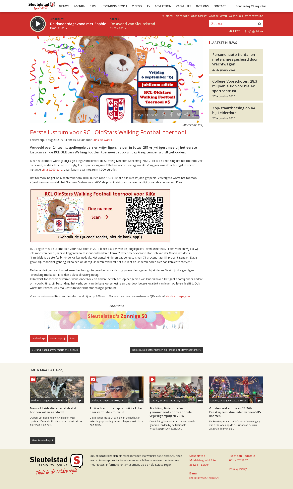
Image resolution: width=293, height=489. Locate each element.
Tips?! (237, 31)
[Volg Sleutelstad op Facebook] (245, 31)
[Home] (41, 5)
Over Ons (202, 6)
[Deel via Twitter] (179, 115)
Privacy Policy (238, 468)
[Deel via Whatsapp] (164, 115)
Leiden (169, 16)
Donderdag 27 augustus (251, 6)
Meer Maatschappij (42, 440)
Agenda (79, 6)
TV (148, 6)
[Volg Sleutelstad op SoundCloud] (261, 31)
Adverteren (163, 6)
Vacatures (183, 6)
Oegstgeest (199, 16)
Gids (92, 6)
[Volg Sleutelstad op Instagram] (257, 31)
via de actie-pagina (178, 296)
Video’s (137, 6)
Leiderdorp (182, 16)
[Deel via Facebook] (171, 115)
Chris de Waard (102, 140)
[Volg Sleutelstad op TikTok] (249, 31)
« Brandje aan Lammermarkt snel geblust (55, 350)
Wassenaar (236, 16)
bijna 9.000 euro (52, 169)
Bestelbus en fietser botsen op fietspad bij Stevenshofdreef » (166, 350)
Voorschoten (218, 16)
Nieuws (64, 6)
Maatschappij (57, 338)
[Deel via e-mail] (194, 115)
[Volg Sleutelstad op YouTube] (253, 31)
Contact (219, 6)
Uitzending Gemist (113, 6)
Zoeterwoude (254, 16)
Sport (73, 338)
